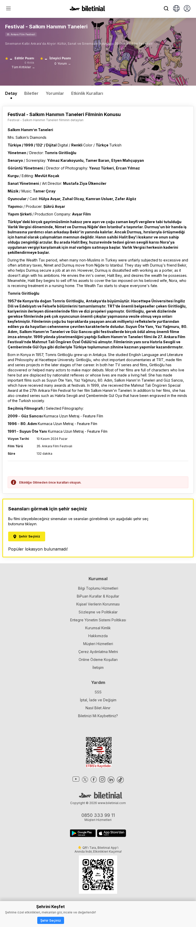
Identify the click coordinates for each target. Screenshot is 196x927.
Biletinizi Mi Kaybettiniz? (98, 716)
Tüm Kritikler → (23, 67)
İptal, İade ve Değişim (98, 700)
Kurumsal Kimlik (98, 628)
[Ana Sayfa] (87, 9)
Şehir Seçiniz (50, 920)
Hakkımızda (98, 636)
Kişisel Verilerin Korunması (98, 604)
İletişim (98, 667)
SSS (98, 692)
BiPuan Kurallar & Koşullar (98, 596)
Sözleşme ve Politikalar (98, 612)
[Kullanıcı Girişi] (187, 9)
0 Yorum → (62, 63)
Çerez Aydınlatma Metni (98, 651)
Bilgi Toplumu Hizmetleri (98, 588)
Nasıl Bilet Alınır (98, 708)
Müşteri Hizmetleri (98, 644)
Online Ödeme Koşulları (98, 659)
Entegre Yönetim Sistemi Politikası (98, 620)
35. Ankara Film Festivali (21, 34)
